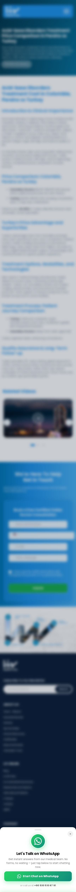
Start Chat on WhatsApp (41, 876)
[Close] (70, 834)
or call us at (38, 885)
